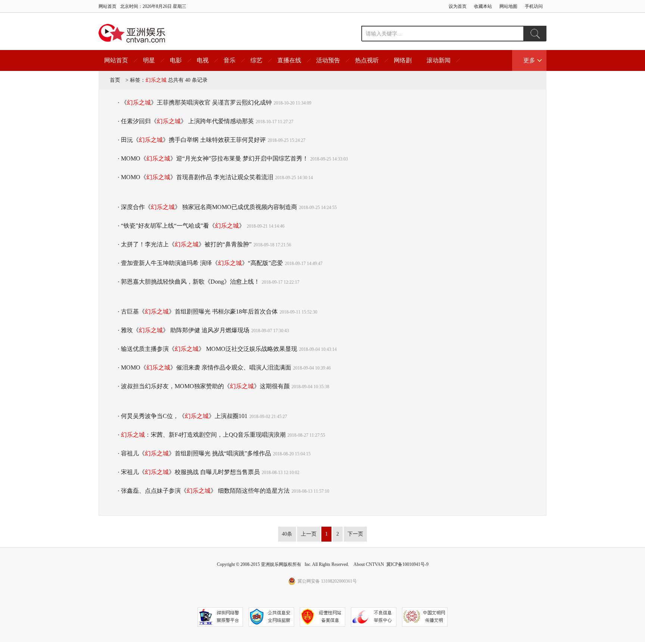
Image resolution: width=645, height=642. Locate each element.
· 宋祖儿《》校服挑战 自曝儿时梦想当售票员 (189, 472)
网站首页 (107, 6)
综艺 (256, 60)
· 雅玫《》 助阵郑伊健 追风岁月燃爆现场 (183, 330)
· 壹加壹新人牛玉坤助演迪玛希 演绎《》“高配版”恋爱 (200, 263)
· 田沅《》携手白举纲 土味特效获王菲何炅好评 (192, 140)
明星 (149, 60)
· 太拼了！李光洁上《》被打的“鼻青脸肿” (185, 244)
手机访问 (534, 6)
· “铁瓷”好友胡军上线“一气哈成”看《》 (181, 225)
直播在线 (289, 60)
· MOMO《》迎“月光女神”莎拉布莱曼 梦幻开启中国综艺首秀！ (213, 158)
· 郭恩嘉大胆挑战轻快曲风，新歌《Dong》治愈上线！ (189, 281)
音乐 (230, 60)
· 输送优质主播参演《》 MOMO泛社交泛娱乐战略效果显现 (207, 349)
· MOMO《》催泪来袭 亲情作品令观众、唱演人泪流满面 (204, 367)
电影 (176, 60)
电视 (203, 60)
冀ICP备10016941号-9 (407, 564)
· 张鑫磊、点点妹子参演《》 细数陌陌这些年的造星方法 (204, 490)
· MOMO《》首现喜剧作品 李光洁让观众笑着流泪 (195, 177)
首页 (115, 80)
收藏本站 (483, 6)
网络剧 (403, 60)
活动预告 (328, 60)
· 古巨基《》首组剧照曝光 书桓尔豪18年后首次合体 (198, 311)
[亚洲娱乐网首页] (132, 33)
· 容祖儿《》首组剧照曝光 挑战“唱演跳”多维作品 (194, 453)
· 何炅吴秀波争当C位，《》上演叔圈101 (182, 416)
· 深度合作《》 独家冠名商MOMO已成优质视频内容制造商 (207, 207)
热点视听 (367, 60)
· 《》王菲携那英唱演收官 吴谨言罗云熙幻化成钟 (195, 102)
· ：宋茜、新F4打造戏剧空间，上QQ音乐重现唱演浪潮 (202, 434)
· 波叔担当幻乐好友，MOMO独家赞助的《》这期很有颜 (204, 386)
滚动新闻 (439, 60)
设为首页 (458, 6)
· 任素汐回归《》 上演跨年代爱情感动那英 (186, 121)
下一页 (355, 534)
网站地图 (508, 6)
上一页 (309, 534)
